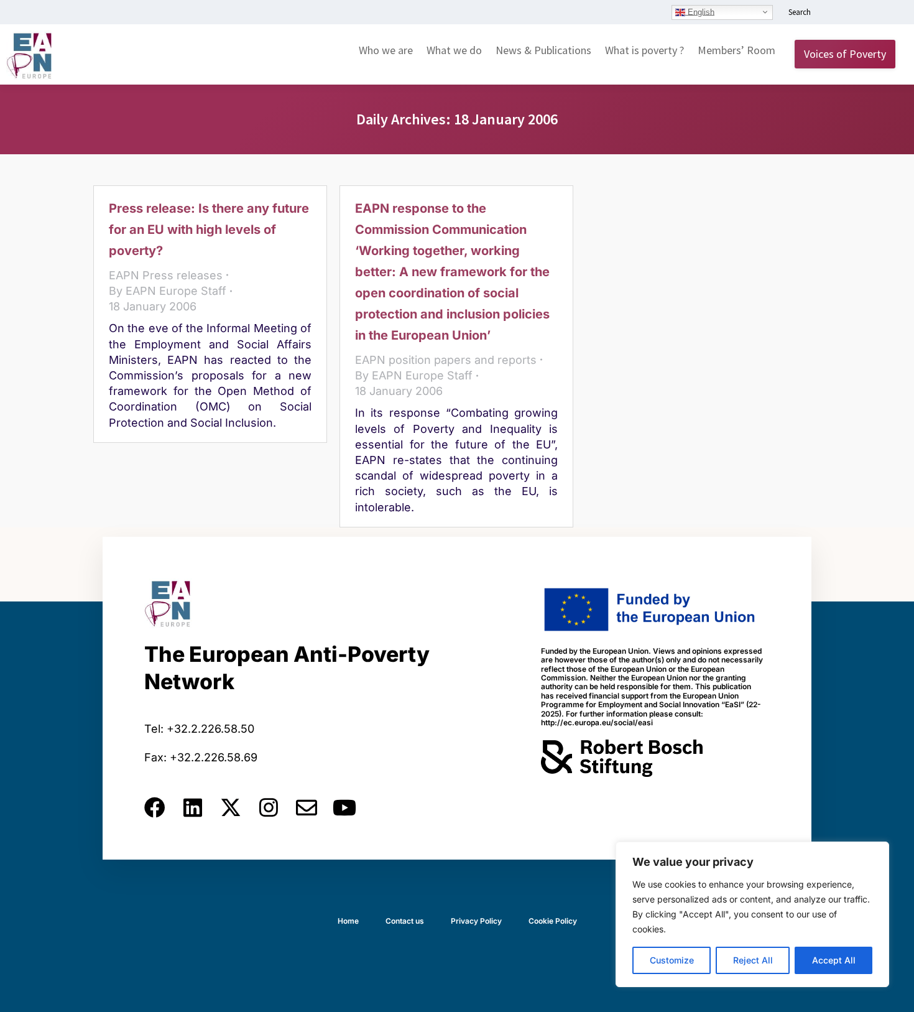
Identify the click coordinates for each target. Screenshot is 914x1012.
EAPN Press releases (166, 275)
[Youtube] (344, 807)
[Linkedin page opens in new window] (831, 13)
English (699, 11)
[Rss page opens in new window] (887, 13)
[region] (752, 914)
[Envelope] (306, 807)
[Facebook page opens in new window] (850, 13)
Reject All (753, 960)
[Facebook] (154, 807)
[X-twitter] (230, 807)
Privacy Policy (476, 921)
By (167, 290)
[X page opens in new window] (869, 13)
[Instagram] (268, 807)
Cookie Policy (553, 921)
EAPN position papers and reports (446, 359)
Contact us (404, 921)
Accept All (834, 960)
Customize (672, 960)
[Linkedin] (192, 807)
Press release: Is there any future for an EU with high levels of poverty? (209, 229)
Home (348, 921)
